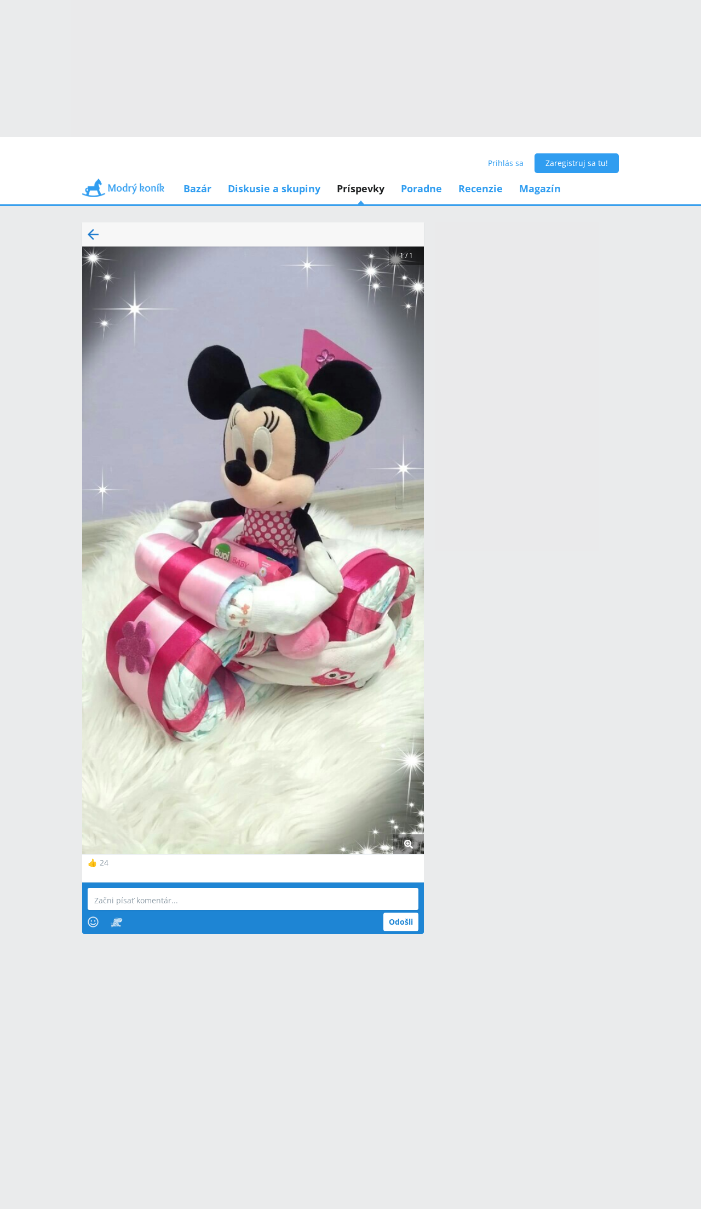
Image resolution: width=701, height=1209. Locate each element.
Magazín (540, 188)
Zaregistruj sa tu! (576, 163)
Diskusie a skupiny (274, 188)
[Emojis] (93, 922)
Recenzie (480, 188)
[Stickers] (116, 922)
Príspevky (360, 188)
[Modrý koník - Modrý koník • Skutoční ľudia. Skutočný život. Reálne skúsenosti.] (123, 191)
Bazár (197, 188)
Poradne (421, 188)
